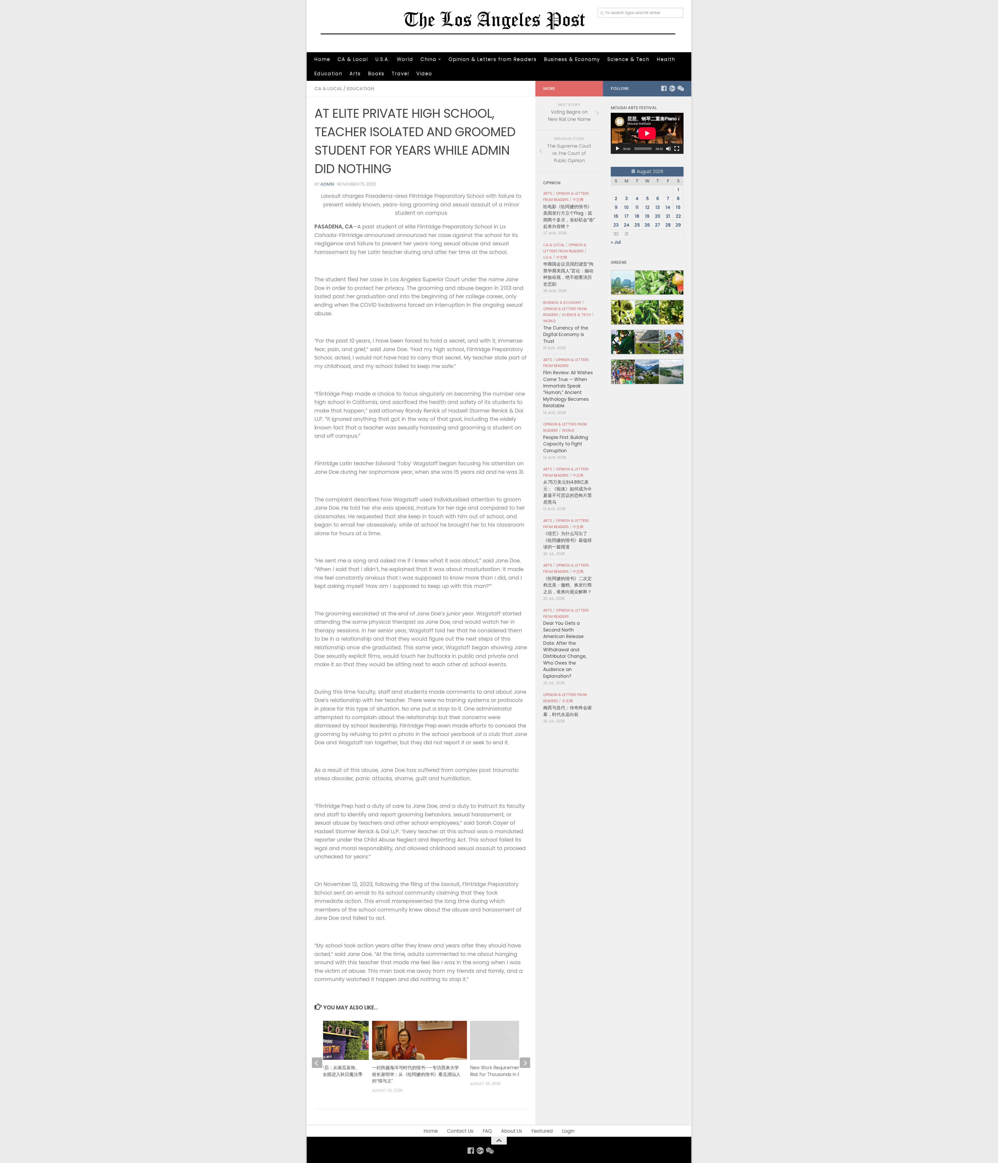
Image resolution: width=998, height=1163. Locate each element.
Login (568, 1131)
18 (637, 216)
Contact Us (460, 1131)
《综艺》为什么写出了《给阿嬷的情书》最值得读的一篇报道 (567, 540)
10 (626, 207)
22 (678, 216)
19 (647, 216)
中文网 (578, 199)
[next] (525, 1062)
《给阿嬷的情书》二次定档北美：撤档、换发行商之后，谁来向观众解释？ (567, 585)
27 (657, 225)
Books (376, 73)
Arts (355, 73)
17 (627, 216)
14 (668, 207)
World (405, 59)
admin (327, 184)
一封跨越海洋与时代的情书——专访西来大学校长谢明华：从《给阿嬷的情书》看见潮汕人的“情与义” (416, 1074)
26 (647, 225)
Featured (542, 1131)
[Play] (617, 148)
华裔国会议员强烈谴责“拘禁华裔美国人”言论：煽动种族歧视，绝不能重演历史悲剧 (568, 274)
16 (616, 216)
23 (616, 225)
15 (678, 207)
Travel (400, 73)
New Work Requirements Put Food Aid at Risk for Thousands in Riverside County (514, 1071)
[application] (647, 133)
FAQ (487, 1131)
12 (647, 207)
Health (666, 59)
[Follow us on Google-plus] (672, 88)
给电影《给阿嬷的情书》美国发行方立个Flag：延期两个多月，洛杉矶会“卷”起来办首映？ (569, 216)
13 (657, 207)
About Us (511, 1131)
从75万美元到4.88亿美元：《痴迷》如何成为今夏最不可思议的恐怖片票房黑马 (567, 492)
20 (657, 216)
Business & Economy (572, 59)
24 (626, 225)
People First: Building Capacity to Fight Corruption (565, 444)
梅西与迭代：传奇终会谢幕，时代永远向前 (567, 711)
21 (668, 216)
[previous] (317, 1062)
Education (328, 73)
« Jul (616, 242)
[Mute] (668, 148)
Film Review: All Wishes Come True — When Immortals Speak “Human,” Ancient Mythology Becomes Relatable (568, 389)
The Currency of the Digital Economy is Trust (565, 334)
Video (424, 73)
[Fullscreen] (676, 148)
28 (668, 225)
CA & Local (353, 59)
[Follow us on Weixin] (680, 88)
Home (322, 59)
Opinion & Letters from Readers (493, 59)
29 (678, 225)
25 (637, 225)
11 (637, 207)
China (429, 59)
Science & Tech (628, 59)
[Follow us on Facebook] (664, 88)
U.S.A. (382, 59)
